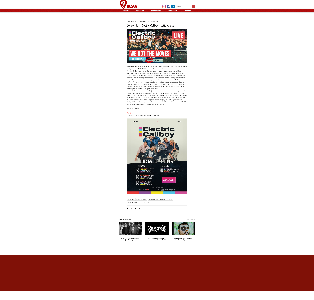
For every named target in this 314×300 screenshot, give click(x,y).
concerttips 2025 (153, 199)
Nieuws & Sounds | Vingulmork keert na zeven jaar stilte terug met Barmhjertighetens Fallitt (130, 239)
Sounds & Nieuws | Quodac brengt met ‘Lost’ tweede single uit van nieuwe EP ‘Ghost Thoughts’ (183, 239)
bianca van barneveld (166, 199)
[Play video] (157, 46)
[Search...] (193, 6)
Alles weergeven (191, 219)
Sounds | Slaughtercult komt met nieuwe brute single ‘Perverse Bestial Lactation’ (156, 239)
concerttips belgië (141, 199)
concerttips (131, 199)
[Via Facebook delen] (127, 208)
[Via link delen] (139, 208)
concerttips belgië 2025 (134, 202)
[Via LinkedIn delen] (135, 208)
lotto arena (146, 202)
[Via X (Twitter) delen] (131, 208)
